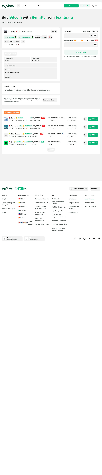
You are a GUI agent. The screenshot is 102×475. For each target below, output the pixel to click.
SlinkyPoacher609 (16, 134)
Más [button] (39, 6)
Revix (13, 118)
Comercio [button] (28, 6)
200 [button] (89, 31)
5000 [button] (93, 31)
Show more (8, 77)
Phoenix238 (13, 126)
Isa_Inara (11, 31)
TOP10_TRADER (12, 142)
